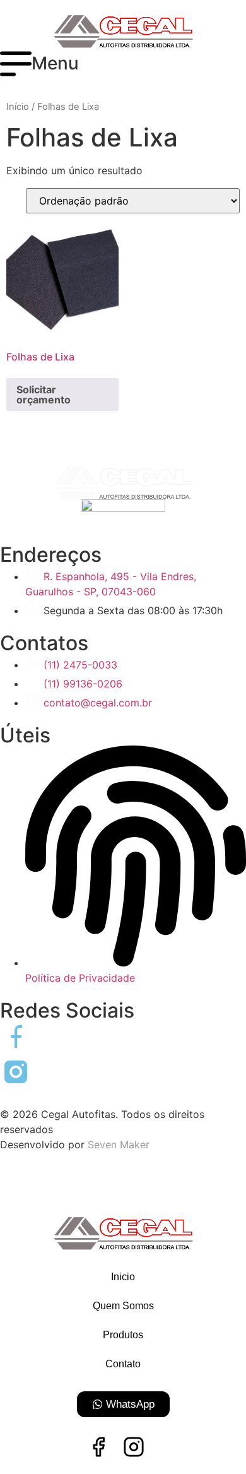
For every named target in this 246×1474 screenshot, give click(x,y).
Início (17, 106)
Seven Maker (118, 1144)
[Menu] (16, 64)
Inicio (123, 1276)
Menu (55, 63)
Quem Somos (123, 1305)
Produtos (123, 1334)
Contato (123, 1363)
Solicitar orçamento (43, 394)
